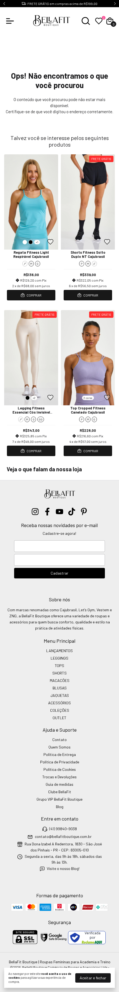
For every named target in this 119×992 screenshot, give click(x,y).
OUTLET (59, 717)
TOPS (59, 665)
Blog (59, 806)
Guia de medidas (59, 784)
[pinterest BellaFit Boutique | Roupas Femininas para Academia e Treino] (84, 512)
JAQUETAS (59, 695)
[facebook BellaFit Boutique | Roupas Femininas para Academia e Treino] (47, 512)
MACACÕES (59, 680)
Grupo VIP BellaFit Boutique (59, 799)
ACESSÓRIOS (59, 702)
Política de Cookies (59, 769)
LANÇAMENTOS (59, 650)
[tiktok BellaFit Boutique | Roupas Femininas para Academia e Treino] (72, 512)
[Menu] (11, 21)
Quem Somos (59, 747)
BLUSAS (60, 688)
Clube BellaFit (59, 791)
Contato (59, 739)
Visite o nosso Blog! (63, 868)
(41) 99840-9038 (63, 829)
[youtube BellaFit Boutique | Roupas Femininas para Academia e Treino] (59, 512)
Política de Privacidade (59, 762)
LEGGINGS (59, 658)
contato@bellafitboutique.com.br (63, 836)
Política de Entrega (59, 754)
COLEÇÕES (59, 710)
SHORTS (59, 673)
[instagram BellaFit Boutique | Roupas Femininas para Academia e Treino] (35, 512)
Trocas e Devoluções (59, 776)
